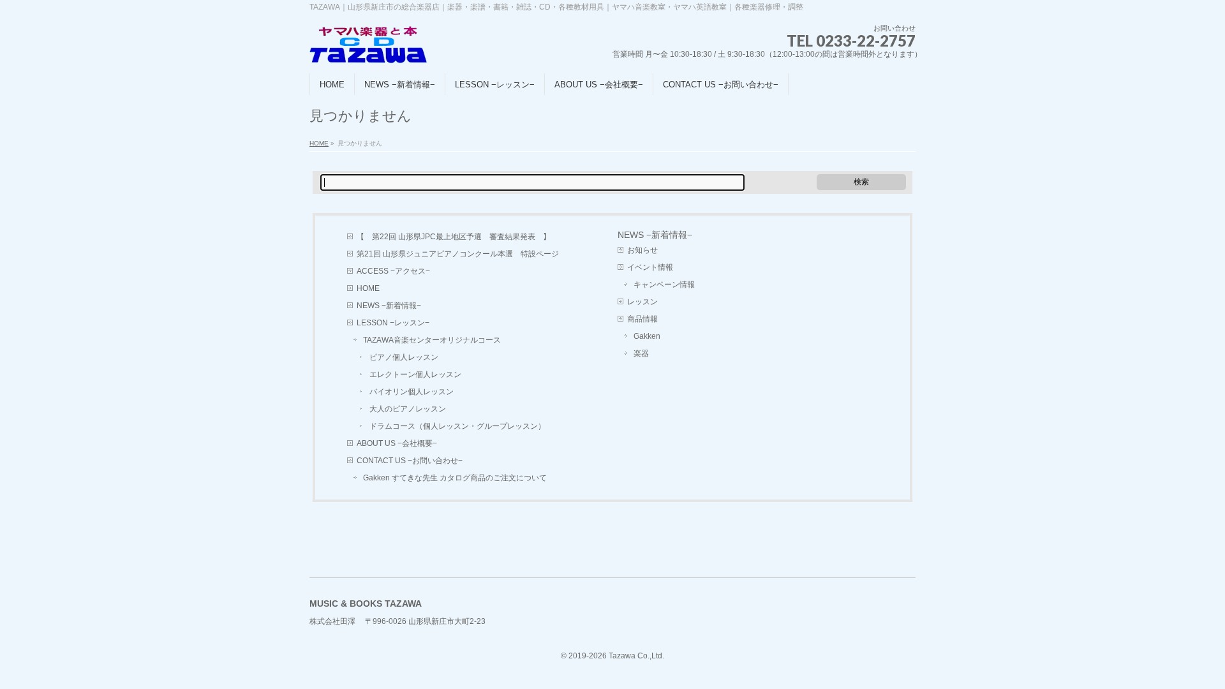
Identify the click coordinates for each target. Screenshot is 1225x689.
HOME (319, 143)
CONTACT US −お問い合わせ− (410, 460)
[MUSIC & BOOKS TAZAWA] (368, 49)
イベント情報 (650, 267)
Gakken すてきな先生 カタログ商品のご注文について (455, 477)
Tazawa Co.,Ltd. (636, 655)
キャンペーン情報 (664, 284)
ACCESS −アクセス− (393, 271)
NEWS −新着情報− (389, 305)
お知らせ (642, 250)
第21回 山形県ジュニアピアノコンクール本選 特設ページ (458, 253)
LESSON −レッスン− (393, 322)
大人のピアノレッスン (407, 408)
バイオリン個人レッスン (411, 391)
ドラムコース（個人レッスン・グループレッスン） (457, 426)
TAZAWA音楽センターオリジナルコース (432, 340)
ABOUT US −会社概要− (397, 443)
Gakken (647, 336)
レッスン (642, 301)
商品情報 (642, 319)
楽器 (641, 353)
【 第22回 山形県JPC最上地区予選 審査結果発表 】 (454, 236)
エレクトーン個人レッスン (415, 374)
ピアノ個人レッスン (403, 357)
